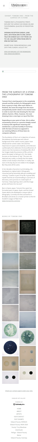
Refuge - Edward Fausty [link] (19, 433)
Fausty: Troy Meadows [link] (19, 427)
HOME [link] (19, 409)
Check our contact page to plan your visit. (19, 391)
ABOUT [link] (19, 411)
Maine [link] (19, 435)
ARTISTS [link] (19, 414)
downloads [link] (19, 430)
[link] (19, 5)
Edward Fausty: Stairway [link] (19, 438)
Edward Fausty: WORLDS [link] (19, 422)
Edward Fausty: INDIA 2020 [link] (19, 425)
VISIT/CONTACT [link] (19, 417)
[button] (4, 5)
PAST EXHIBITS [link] (19, 419)
